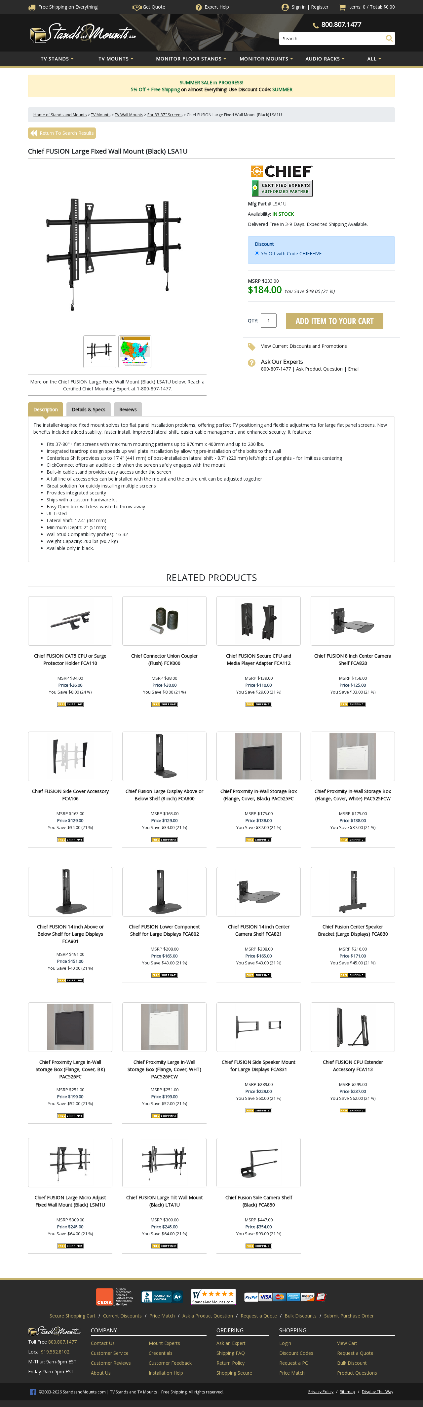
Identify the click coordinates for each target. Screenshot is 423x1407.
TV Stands (55, 58)
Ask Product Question (319, 369)
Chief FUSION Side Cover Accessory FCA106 (70, 795)
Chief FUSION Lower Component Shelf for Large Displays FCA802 (164, 930)
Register (319, 7)
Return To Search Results (66, 133)
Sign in (299, 7)
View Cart (347, 1343)
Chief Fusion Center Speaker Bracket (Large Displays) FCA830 (353, 930)
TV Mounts (113, 58)
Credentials (161, 1353)
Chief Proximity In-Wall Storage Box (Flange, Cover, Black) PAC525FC (258, 795)
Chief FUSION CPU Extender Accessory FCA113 (353, 1065)
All (372, 58)
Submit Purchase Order (349, 1316)
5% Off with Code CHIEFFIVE (291, 253)
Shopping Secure (234, 1373)
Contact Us (103, 1343)
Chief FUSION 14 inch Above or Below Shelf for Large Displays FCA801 (70, 933)
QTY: (253, 320)
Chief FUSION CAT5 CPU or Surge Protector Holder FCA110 (70, 659)
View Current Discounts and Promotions (304, 346)
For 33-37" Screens (164, 115)
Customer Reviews (111, 1363)
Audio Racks (323, 58)
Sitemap (347, 1391)
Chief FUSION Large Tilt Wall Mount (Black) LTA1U (164, 1201)
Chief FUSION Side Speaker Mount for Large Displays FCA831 (258, 1065)
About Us (101, 1373)
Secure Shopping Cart (73, 1316)
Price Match (162, 1316)
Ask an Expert (231, 1343)
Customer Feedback (170, 1363)
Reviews (128, 409)
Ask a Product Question (207, 1316)
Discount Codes (296, 1353)
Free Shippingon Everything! (67, 7)
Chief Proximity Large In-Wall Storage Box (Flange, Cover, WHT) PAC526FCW (164, 1069)
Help (217, 7)
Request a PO (294, 1363)
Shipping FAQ (230, 1353)
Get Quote (153, 7)
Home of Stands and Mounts (60, 115)
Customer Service (110, 1353)
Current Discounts (122, 1316)
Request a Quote (259, 1316)
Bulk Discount (352, 1363)
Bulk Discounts (301, 1316)
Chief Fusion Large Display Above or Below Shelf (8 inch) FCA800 (164, 795)
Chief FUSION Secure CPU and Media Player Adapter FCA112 (258, 659)
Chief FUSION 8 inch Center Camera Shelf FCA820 (352, 659)
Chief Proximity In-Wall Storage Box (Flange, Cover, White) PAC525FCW (353, 795)
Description (45, 409)
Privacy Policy (320, 1391)
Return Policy (230, 1363)
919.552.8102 (55, 1352)
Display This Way (377, 1391)
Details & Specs (88, 409)
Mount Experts (164, 1343)
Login (285, 1343)
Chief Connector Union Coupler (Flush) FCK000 (164, 659)
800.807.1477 (341, 24)
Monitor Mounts (264, 58)
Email (354, 369)
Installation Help (166, 1373)
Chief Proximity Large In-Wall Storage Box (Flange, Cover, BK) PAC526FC (70, 1069)
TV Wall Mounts (129, 115)
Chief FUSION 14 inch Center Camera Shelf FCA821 (258, 930)
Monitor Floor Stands (189, 58)
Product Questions (357, 1373)
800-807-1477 (276, 369)
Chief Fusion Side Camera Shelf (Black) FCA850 (258, 1201)
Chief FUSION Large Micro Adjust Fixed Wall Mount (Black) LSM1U (70, 1201)
